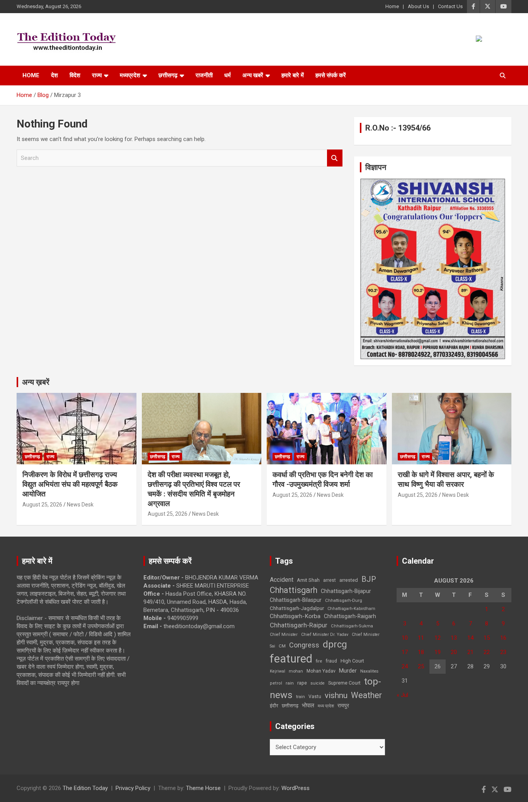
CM (282, 646)
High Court (352, 661)
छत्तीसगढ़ (167, 75)
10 (405, 637)
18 (421, 652)
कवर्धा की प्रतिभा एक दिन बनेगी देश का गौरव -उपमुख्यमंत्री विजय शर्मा (323, 479)
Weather (366, 695)
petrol (276, 683)
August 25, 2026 (42, 504)
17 (405, 652)
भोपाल (308, 705)
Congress (304, 645)
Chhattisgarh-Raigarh (350, 616)
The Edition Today (85, 788)
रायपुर (343, 705)
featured (291, 658)
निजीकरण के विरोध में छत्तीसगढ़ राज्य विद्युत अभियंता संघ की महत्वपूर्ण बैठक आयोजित (70, 484)
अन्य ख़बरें (35, 382)
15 (487, 637)
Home (392, 6)
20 (454, 652)
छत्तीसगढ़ (290, 706)
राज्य (97, 75)
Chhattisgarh (293, 590)
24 (405, 666)
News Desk (80, 504)
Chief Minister (284, 634)
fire (319, 661)
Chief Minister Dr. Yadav (324, 634)
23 (503, 652)
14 (470, 637)
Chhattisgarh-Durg (343, 600)
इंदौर (274, 706)
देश (54, 75)
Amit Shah (308, 580)
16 (503, 637)
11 (421, 637)
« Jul (402, 695)
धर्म (227, 75)
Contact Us (450, 6)
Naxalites (369, 671)
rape (302, 683)
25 (421, 666)
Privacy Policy (133, 788)
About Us (418, 6)
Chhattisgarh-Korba (295, 616)
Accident (281, 579)
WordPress (295, 788)
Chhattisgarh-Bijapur (346, 591)
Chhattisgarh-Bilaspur (296, 600)
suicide (317, 683)
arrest (329, 580)
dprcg (335, 644)
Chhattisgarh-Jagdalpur (297, 608)
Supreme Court (344, 683)
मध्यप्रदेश (130, 75)
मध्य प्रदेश (326, 706)
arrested (348, 580)
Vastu (314, 696)
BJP (368, 579)
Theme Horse (203, 788)
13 (454, 637)
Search (334, 158)
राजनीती (204, 75)
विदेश (75, 75)
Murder (348, 670)
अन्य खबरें (252, 75)
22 (487, 652)
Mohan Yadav (321, 671)
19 (437, 652)
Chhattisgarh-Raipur (298, 625)
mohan (296, 671)
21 (470, 652)
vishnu (336, 695)
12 (437, 637)
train (300, 696)
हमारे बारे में (292, 75)
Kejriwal (277, 671)
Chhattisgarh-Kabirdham (351, 608)
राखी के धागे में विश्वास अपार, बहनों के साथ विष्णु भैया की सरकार (446, 479)
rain (290, 683)
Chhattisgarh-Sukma (352, 626)
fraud (331, 661)
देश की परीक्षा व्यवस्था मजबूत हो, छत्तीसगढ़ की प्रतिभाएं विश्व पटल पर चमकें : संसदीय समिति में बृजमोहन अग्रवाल (194, 489)
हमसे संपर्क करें (330, 75)
